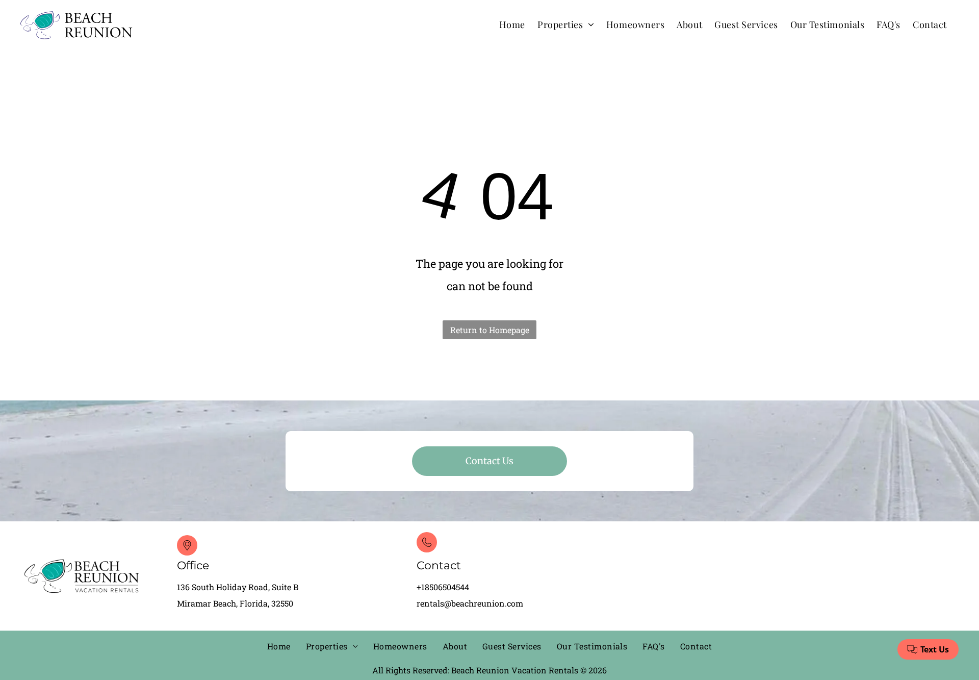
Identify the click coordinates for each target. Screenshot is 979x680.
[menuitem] (512, 24)
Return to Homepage (489, 329)
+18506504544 (443, 587)
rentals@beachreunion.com (470, 603)
